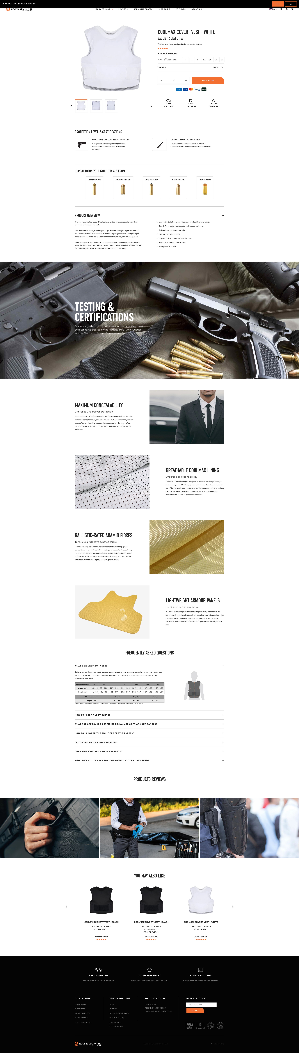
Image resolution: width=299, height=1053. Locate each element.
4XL (222, 60)
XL (204, 60)
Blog (112, 1004)
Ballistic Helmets (82, 1013)
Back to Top (219, 1044)
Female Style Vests (83, 1022)
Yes (277, 4)
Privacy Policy (115, 1022)
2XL (209, 60)
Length (162, 67)
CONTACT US (150, 1004)
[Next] (232, 907)
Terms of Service (117, 1018)
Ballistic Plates (143, 9)
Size (160, 60)
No (291, 4)
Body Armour (103, 9)
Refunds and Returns (119, 1013)
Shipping (113, 1009)
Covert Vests (80, 1004)
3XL (216, 60)
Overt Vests (80, 1009)
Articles (181, 9)
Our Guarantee (116, 1026)
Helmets (123, 9)
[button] (163, 48)
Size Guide (164, 9)
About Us (197, 9)
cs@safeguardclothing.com (158, 1011)
